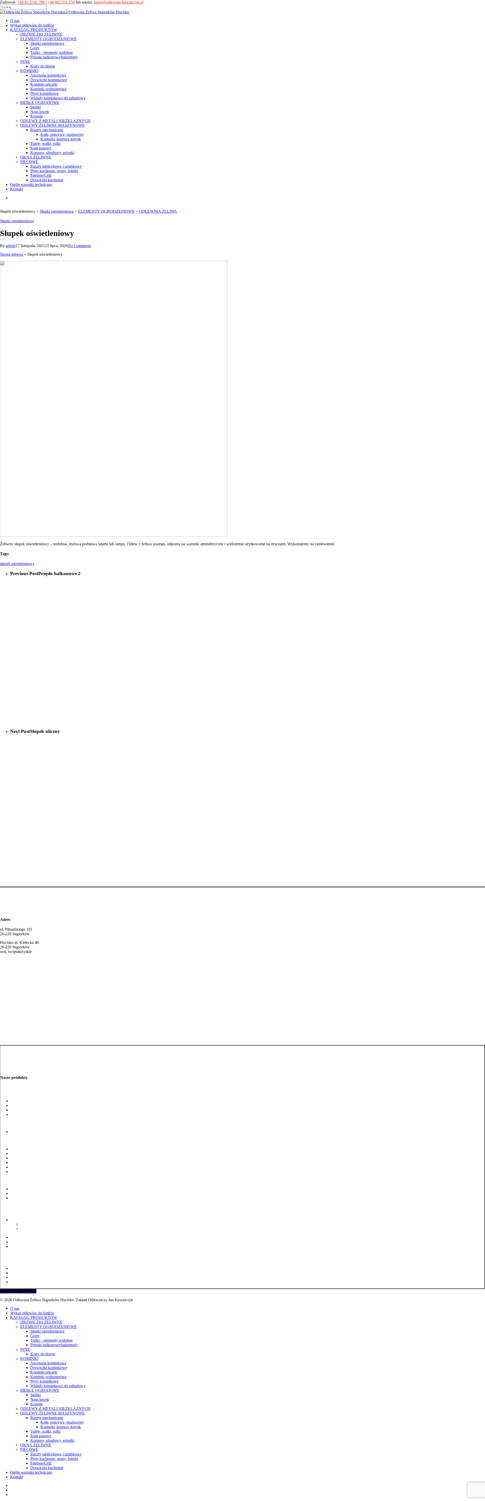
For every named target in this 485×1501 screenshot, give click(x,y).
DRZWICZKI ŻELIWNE (41, 1322)
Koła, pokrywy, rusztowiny (42, 1224)
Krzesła (36, 1404)
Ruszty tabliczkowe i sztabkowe (36, 1268)
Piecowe (7, 1259)
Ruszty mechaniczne (26, 1219)
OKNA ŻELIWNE (35, 1445)
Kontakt (16, 1477)
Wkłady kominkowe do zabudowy (38, 1171)
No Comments (79, 246)
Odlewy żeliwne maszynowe (23, 1211)
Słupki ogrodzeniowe (17, 221)
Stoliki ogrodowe (24, 1189)
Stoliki (35, 1395)
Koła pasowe (20, 1242)
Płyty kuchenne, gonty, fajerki (34, 1273)
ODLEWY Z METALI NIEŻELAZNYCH (55, 1408)
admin (11, 246)
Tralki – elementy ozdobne (31, 1110)
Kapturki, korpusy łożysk (40, 1229)
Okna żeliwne (11, 1255)
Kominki (7, 1140)
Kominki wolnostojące (28, 1162)
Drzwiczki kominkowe (28, 1153)
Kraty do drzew (22, 1131)
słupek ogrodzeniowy (17, 563)
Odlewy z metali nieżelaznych (24, 1206)
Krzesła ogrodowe (25, 1198)
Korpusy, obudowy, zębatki (32, 1246)
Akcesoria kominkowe (28, 1149)
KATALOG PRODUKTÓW (33, 1317)
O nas (14, 1308)
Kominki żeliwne (14, 1037)
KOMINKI (29, 1358)
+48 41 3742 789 (31, 2)
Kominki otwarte (23, 1158)
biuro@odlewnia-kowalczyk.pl (118, 2)
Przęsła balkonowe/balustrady (34, 1114)
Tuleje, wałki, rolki (25, 1237)
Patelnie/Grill (20, 1277)
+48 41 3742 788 (14, 976)
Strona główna (11, 254)
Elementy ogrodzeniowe (19, 1092)
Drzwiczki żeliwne (15, 1027)
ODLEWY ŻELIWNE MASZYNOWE (52, 1413)
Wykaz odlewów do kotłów (32, 1313)
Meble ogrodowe (14, 1180)
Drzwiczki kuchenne (26, 1282)
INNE (25, 1349)
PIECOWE (29, 1449)
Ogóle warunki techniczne (31, 1472)
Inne (3, 1123)
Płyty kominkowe (24, 1167)
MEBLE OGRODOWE (39, 1390)
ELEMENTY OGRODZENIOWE (48, 1326)
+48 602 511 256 (61, 2)
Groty (15, 1105)
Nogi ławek (19, 1193)
